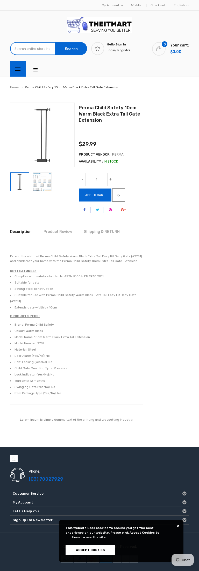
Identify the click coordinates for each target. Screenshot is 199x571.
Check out (158, 5)
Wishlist (137, 5)
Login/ (112, 50)
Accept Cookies (90, 550)
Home (14, 87)
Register (123, 50)
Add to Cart (95, 195)
